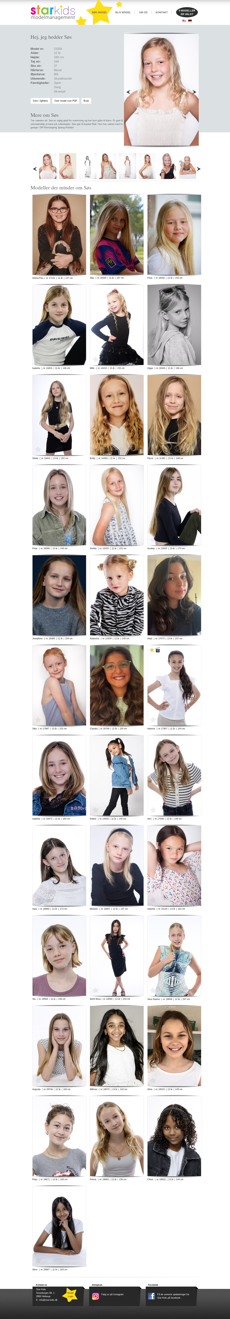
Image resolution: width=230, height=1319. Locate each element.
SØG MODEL (99, 12)
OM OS (143, 12)
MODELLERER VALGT (187, 12)
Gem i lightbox (40, 100)
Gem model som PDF (66, 100)
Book (86, 100)
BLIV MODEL (123, 12)
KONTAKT (162, 12)
